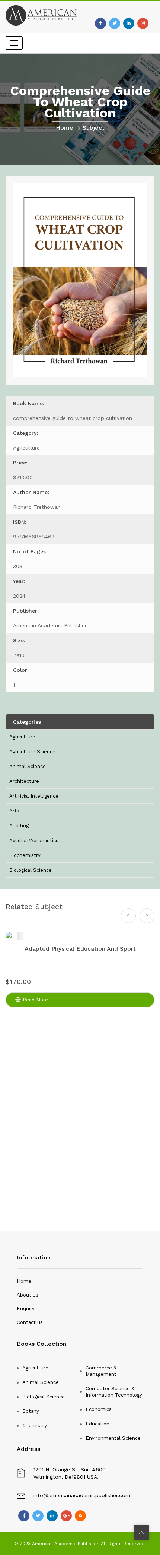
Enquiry (26, 1308)
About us (27, 1295)
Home (24, 1281)
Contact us (30, 1322)
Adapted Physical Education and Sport (80, 948)
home (64, 127)
